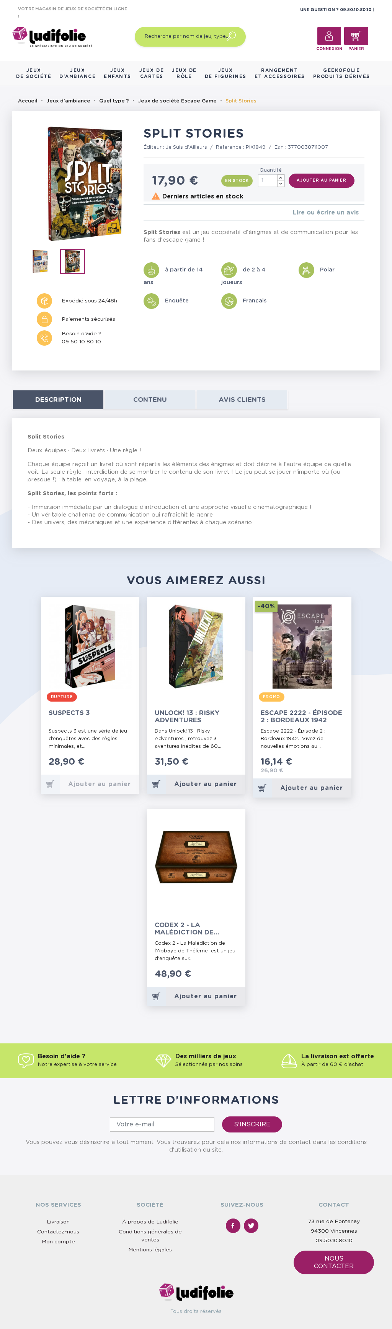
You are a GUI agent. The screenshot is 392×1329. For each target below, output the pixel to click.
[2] (152, 213)
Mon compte (58, 1242)
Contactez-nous (58, 1232)
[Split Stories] (44, 263)
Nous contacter (334, 1262)
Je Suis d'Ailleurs (186, 147)
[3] (158, 213)
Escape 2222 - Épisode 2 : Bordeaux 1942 (301, 716)
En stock (237, 181)
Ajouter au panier (321, 180)
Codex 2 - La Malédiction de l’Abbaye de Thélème (193, 929)
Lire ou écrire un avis (326, 213)
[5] (170, 213)
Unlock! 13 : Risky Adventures (187, 716)
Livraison (58, 1222)
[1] (146, 213)
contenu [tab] (150, 399)
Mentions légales (150, 1250)
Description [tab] (58, 399)
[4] (164, 213)
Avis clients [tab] (242, 399)
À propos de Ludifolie (150, 1222)
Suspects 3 (69, 713)
